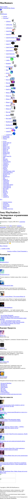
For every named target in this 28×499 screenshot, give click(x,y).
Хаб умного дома (4, 361)
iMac (7, 70)
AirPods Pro (6, 182)
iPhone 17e (2, 335)
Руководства (6, 136)
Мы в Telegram (3, 245)
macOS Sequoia (7, 161)
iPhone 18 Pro (4, 391)
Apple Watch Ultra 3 (11, 57)
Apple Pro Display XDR (12, 37)
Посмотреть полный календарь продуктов (11, 394)
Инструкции (6, 137)
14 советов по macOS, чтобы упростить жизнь (12, 322)
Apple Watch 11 (10, 50)
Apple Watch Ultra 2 (8, 172)
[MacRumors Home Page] (7, 8)
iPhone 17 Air (6, 146)
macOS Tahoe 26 (10, 128)
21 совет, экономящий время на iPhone (10, 320)
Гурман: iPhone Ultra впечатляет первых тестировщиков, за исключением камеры (10, 420)
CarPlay (8, 60)
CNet (10, 225)
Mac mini (8, 112)
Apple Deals (9, 31)
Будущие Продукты (8, 208)
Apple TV (8, 44)
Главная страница (7, 202)
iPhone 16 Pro (6, 152)
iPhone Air (8, 108)
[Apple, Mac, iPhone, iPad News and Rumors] (3, 14)
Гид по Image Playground (7, 315)
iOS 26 (7, 73)
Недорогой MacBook (6, 383)
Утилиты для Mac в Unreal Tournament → (17, 251)
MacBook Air (9, 121)
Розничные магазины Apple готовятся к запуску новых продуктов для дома (12, 405)
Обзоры (5, 138)
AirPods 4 (8, 21)
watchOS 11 (6, 164)
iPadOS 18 (5, 160)
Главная (5, 16)
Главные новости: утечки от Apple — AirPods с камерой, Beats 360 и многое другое (12, 427)
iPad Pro (8, 86)
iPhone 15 (5, 179)
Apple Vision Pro (10, 47)
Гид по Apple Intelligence (6, 307)
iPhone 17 (8, 99)
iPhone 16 (8, 92)
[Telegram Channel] (1, 10)
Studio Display (4, 387)
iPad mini (8, 83)
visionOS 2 (8, 131)
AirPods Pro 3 (9, 28)
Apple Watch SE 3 (10, 53)
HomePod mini (9, 66)
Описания (5, 203)
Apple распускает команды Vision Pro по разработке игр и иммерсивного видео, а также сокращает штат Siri (13, 464)
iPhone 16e (8, 95)
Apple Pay (8, 34)
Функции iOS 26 (4, 262)
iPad (7, 76)
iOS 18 (4, 154)
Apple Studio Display (11, 40)
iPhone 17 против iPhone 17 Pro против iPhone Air (12, 296)
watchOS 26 (9, 134)
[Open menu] (1, 12)
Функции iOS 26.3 (4, 274)
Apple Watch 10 (7, 186)
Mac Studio (8, 118)
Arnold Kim (22, 221)
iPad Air (8, 79)
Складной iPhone (5, 392)
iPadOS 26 (8, 89)
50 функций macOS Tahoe (6, 285)
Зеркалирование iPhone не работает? (10, 316)
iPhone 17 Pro (9, 102)
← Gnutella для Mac (5, 248)
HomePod (8, 63)
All (1, 199)
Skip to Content (3, 6)
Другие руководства (5, 324)
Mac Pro (8, 115)
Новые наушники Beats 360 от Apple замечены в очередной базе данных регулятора (12, 449)
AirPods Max (9, 24)
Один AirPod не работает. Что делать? (10, 323)
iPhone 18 (8, 105)
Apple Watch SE (7, 187)
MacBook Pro (9, 125)
